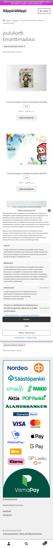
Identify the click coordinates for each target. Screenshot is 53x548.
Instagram (7, 515)
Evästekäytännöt (10, 499)
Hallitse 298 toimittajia (12, 315)
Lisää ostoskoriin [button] (26, 117)
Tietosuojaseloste (31, 337)
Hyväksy (26, 319)
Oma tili (9, 544)
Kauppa (15, 20)
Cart (40, 541)
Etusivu (8, 20)
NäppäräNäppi (14, 10)
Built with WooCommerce (31, 533)
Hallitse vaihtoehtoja (27, 333)
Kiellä (27, 326)
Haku (26, 544)
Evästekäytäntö (20, 337)
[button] (49, 210)
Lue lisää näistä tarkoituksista (29, 315)
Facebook (7, 511)
